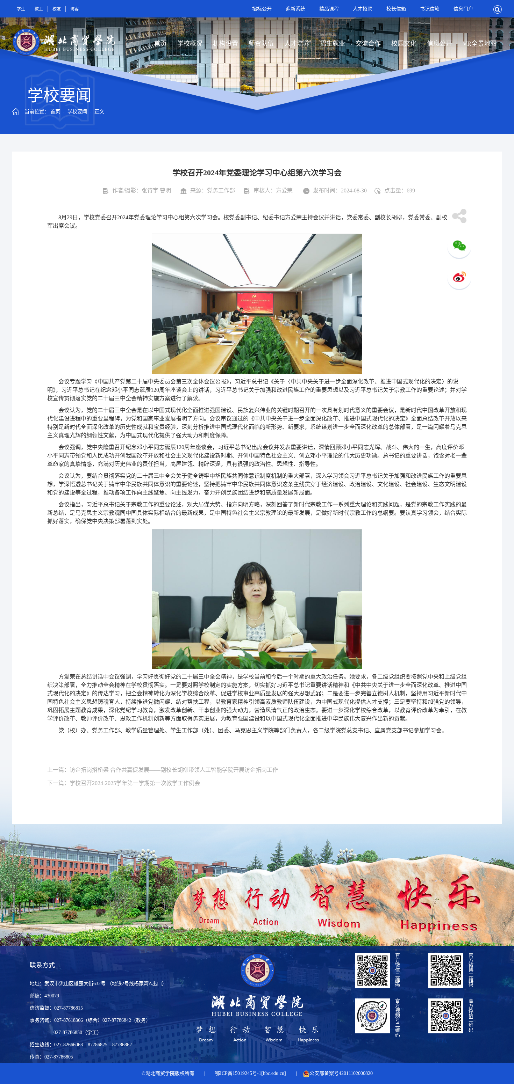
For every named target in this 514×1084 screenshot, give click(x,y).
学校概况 (189, 43)
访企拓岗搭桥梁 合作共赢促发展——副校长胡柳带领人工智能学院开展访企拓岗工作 (174, 770)
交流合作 (368, 43)
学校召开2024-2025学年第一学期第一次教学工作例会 (135, 783)
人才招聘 (362, 9)
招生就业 (332, 43)
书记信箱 (430, 9)
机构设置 (225, 43)
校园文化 (403, 43)
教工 (39, 9)
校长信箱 (396, 9)
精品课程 (329, 9)
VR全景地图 (480, 43)
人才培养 (296, 43)
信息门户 (463, 9)
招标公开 (262, 9)
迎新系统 (295, 9)
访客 (74, 9)
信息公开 (439, 43)
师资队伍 (261, 43)
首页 (160, 43)
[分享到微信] (459, 247)
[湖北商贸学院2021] (63, 31)
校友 (56, 9)
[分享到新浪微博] (459, 278)
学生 (21, 9)
